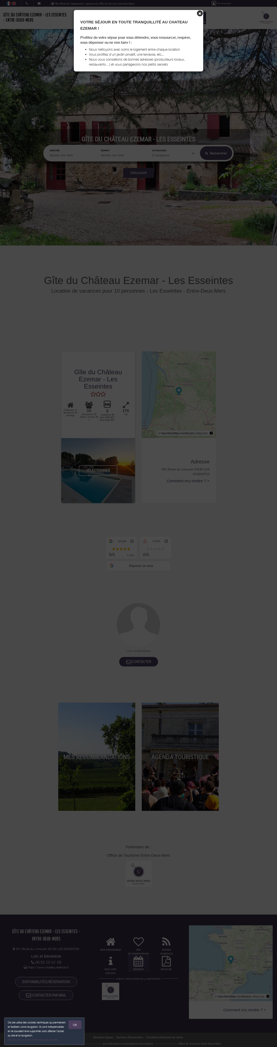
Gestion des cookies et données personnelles (33, 1039)
